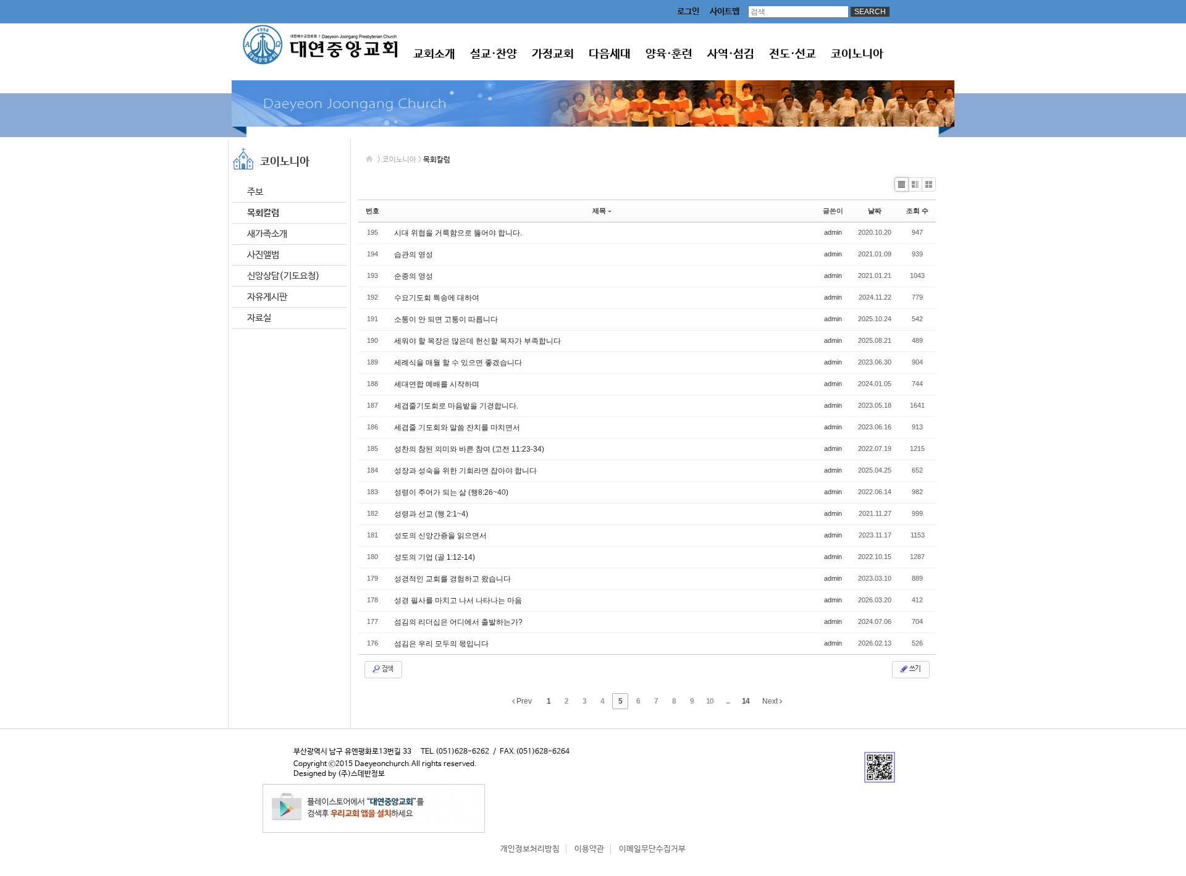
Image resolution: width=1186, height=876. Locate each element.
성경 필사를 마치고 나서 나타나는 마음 (458, 600)
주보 (255, 192)
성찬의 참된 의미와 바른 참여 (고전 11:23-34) (469, 449)
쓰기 (914, 669)
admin (833, 232)
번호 (372, 210)
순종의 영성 (413, 276)
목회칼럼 (263, 213)
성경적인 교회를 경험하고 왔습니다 (452, 579)
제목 (599, 210)
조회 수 (917, 210)
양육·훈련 (669, 54)
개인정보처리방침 (530, 849)
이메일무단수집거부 (652, 849)
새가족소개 (267, 234)
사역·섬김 (730, 54)
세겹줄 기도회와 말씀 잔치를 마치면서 (457, 427)
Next (771, 701)
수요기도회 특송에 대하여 (436, 297)
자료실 (259, 318)
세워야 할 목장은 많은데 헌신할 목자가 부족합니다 (477, 341)
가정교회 (553, 54)
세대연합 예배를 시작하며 (436, 384)
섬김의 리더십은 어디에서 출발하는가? (458, 622)
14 (745, 701)
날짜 (874, 210)
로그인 (688, 12)
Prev (523, 701)
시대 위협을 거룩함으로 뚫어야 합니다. (458, 233)
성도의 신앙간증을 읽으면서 (440, 535)
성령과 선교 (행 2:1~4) (431, 514)
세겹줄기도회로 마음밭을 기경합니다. (456, 406)
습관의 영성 (413, 254)
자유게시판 (267, 297)
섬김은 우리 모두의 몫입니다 (441, 643)
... (728, 701)
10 (709, 701)
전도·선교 (792, 54)
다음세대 (610, 54)
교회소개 (434, 54)
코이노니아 (857, 54)
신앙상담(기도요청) (283, 276)
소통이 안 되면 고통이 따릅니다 (446, 319)
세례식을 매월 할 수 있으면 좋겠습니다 (458, 362)
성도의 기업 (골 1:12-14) (434, 557)
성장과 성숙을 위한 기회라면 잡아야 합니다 (465, 470)
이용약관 (589, 849)
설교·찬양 (493, 54)
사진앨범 (263, 255)
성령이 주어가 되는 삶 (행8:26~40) (451, 492)
